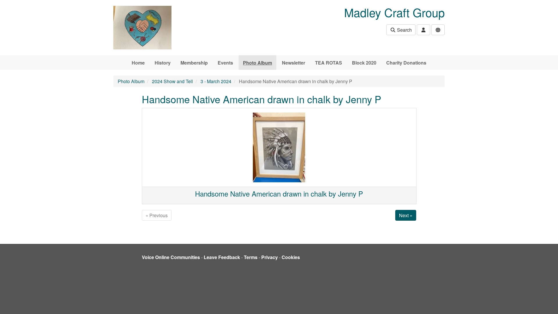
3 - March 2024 (216, 81)
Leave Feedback (222, 257)
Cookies (291, 257)
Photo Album (257, 62)
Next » (405, 215)
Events (225, 62)
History (163, 62)
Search (404, 29)
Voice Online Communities (171, 257)
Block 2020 (364, 62)
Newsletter (293, 62)
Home (138, 62)
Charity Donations (406, 62)
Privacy (269, 257)
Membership (194, 62)
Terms (250, 257)
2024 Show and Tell (172, 81)
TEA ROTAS (328, 62)
